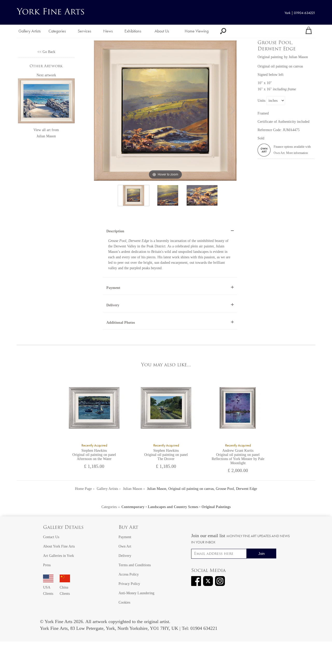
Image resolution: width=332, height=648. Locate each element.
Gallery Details (63, 527)
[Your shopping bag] (308, 31)
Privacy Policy (129, 584)
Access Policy (129, 574)
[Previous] (98, 110)
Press (47, 565)
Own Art (125, 546)
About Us (162, 31)
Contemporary (132, 507)
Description (115, 231)
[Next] (232, 110)
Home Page (83, 489)
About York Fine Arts (59, 546)
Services (84, 31)
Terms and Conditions (135, 565)
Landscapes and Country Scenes (173, 507)
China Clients (65, 590)
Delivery (112, 305)
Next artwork (46, 75)
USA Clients (48, 590)
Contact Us (51, 537)
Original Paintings (216, 507)
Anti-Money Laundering (136, 593)
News (108, 31)
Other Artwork (46, 66)
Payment (113, 288)
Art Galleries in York (58, 556)
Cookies (124, 602)
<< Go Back (46, 52)
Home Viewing (197, 31)
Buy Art (128, 527)
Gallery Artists (29, 31)
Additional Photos (120, 323)
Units (261, 101)
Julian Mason (46, 136)
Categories (57, 31)
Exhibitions (133, 31)
